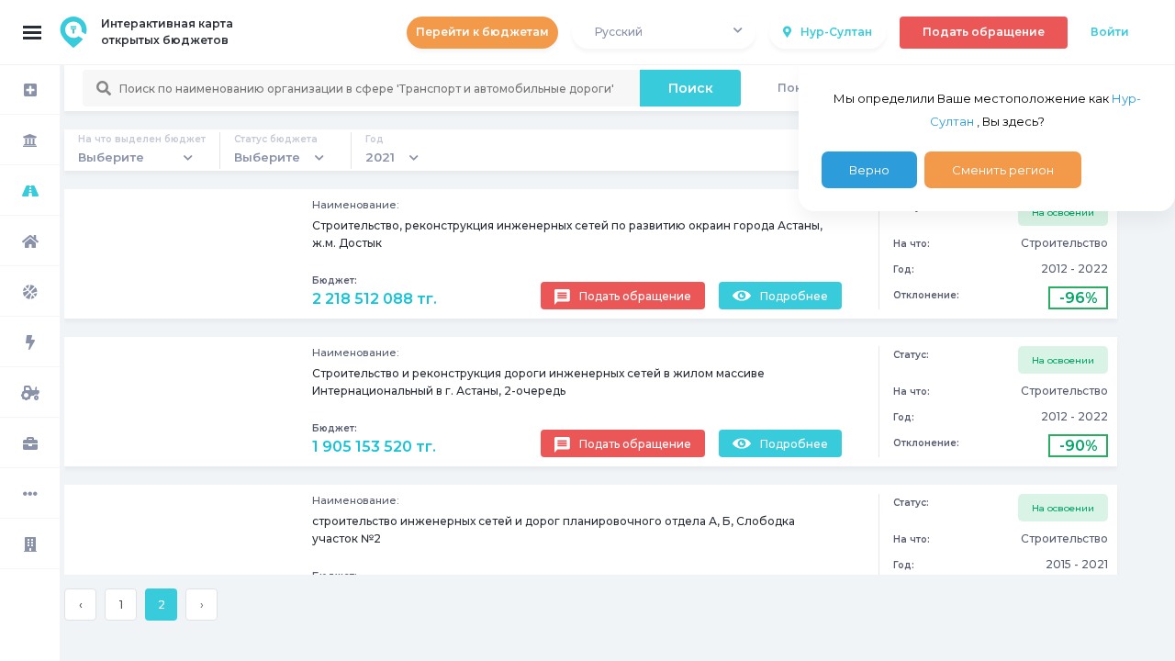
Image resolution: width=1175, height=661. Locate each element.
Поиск (690, 88)
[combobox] (663, 33)
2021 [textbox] (380, 157)
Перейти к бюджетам (482, 32)
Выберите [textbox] (111, 157)
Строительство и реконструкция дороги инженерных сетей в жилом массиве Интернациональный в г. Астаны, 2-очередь (538, 382)
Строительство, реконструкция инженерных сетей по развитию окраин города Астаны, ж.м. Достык (567, 234)
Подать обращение (984, 32)
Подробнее (794, 296)
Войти (1110, 32)
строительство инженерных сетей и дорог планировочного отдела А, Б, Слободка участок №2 (553, 529)
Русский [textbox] (619, 32)
